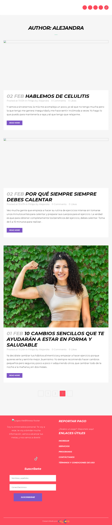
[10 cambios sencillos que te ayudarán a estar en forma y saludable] (56, 286)
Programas (65, 451)
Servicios (64, 446)
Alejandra (44, 100)
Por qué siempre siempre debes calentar (51, 197)
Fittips (31, 100)
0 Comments (59, 349)
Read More (14, 123)
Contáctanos (66, 457)
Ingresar (64, 441)
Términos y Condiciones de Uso (77, 462)
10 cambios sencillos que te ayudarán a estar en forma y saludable (55, 339)
